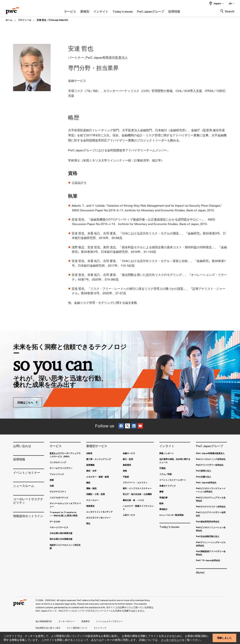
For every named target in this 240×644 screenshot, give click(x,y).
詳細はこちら (26, 402)
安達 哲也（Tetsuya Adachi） (53, 20)
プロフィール (24, 20)
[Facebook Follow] (121, 426)
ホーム (9, 20)
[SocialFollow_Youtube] (140, 426)
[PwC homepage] (12, 9)
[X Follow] (127, 426)
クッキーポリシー (171, 639)
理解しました (224, 637)
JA (230, 3)
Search (229, 11)
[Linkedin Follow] (133, 426)
